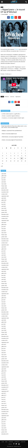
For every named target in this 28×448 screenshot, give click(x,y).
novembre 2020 (4, 314)
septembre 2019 (5, 342)
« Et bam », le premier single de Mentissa (10, 115)
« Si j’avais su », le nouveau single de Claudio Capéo (12, 118)
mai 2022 (3, 277)
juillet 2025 (3, 200)
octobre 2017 (4, 389)
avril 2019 (3, 352)
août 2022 (3, 271)
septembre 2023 (5, 245)
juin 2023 (3, 251)
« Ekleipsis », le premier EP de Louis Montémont (11, 130)
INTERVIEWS (11, 441)
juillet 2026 (3, 175)
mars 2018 (3, 379)
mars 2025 (3, 208)
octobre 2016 (4, 413)
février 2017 (4, 405)
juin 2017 (3, 397)
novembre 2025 (4, 192)
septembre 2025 (5, 196)
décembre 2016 (4, 409)
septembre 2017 (5, 391)
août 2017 (3, 393)
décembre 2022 (4, 263)
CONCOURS (23, 441)
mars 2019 (3, 354)
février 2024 (4, 234)
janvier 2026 (4, 188)
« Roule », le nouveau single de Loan (9, 133)
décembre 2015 (4, 434)
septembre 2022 (5, 269)
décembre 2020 (4, 312)
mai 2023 (3, 253)
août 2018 (3, 369)
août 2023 (3, 247)
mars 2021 (3, 306)
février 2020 (4, 332)
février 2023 (4, 259)
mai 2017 (3, 399)
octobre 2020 (4, 316)
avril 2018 (3, 377)
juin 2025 (3, 202)
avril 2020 (3, 328)
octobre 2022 (4, 267)
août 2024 (3, 222)
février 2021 (4, 308)
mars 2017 (3, 403)
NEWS (6, 441)
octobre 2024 (4, 218)
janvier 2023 (4, 261)
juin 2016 (3, 421)
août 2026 (3, 173)
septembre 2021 (5, 293)
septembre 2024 (5, 220)
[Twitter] (16, 444)
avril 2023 (3, 255)
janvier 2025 (4, 212)
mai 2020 (3, 326)
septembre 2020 (5, 318)
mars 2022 (3, 281)
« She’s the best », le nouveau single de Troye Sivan (12, 136)
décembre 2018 (4, 360)
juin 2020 (3, 324)
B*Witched (16, 49)
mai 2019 (3, 350)
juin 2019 (3, 348)
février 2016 (4, 430)
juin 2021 (3, 299)
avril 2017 (3, 401)
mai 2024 (3, 228)
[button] (26, 2)
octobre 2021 (4, 291)
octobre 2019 (4, 340)
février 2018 (4, 381)
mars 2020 (3, 330)
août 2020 (3, 320)
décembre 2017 (4, 385)
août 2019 (3, 344)
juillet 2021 (3, 297)
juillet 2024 (3, 224)
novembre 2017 (4, 387)
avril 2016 (3, 425)
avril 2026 (3, 181)
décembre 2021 (4, 287)
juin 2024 (3, 226)
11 (6, 155)
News (2, 7)
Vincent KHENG (5, 14)
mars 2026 (3, 184)
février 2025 (4, 210)
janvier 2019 (4, 358)
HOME (3, 441)
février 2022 (4, 283)
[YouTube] (19, 444)
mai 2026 (3, 179)
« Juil (2, 166)
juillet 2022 (3, 273)
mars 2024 (3, 232)
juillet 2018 (3, 371)
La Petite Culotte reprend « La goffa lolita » (10, 113)
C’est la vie (12, 96)
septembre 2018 (5, 366)
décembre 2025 (4, 190)
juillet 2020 (3, 322)
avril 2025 (3, 206)
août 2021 (3, 295)
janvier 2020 (4, 334)
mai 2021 (3, 301)
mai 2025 (3, 204)
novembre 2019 (4, 338)
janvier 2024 (4, 236)
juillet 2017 (3, 395)
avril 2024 (3, 230)
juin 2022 (3, 275)
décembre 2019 (4, 336)
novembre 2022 (4, 265)
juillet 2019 (3, 346)
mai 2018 (3, 375)
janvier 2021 (4, 310)
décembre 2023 (4, 238)
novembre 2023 (4, 240)
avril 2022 (3, 279)
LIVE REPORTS (17, 441)
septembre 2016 (5, 415)
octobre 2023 (4, 242)
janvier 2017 (4, 407)
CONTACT (10, 444)
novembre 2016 (4, 411)
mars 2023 (3, 257)
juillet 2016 (3, 419)
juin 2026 (3, 177)
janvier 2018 (4, 383)
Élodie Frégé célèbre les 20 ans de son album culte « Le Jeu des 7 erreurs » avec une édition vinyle (14, 127)
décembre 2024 (4, 214)
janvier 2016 (4, 432)
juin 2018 (3, 373)
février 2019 (4, 356)
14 (17, 155)
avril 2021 (3, 303)
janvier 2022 (4, 285)
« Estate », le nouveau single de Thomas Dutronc (11, 139)
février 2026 (4, 186)
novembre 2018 (4, 362)
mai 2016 (3, 423)
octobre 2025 (4, 194)
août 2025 (3, 198)
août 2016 (3, 417)
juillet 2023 (3, 249)
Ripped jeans (18, 96)
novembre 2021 (4, 289)
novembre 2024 (4, 216)
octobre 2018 (4, 364)
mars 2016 (3, 427)
